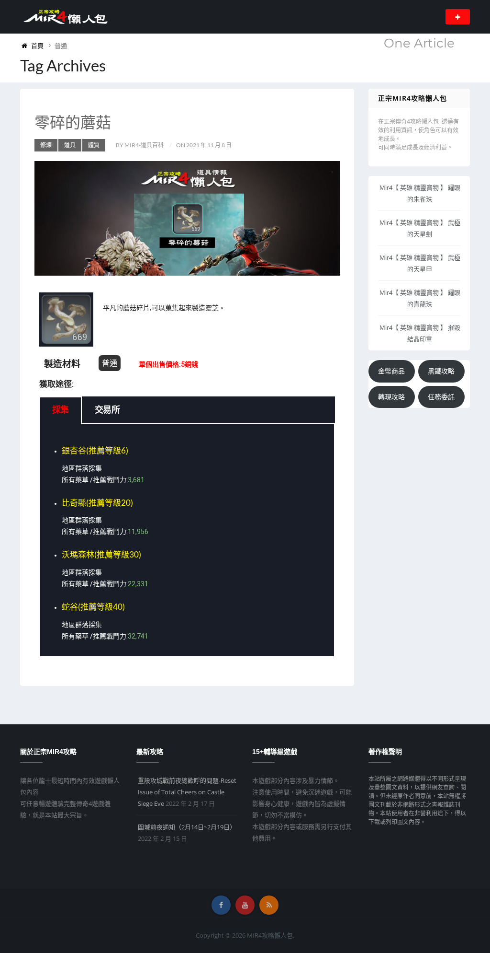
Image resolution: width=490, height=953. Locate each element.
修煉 (46, 145)
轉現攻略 (391, 396)
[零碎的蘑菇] (187, 218)
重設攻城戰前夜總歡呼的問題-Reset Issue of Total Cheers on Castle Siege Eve (187, 792)
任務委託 (441, 396)
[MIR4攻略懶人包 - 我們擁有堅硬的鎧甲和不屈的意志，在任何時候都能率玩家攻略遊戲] (65, 16)
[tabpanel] (187, 540)
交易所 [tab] (107, 410)
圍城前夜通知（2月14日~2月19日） (187, 827)
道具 (70, 145)
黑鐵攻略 (441, 370)
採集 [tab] (60, 410)
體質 (94, 145)
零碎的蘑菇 (72, 122)
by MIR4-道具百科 (140, 145)
